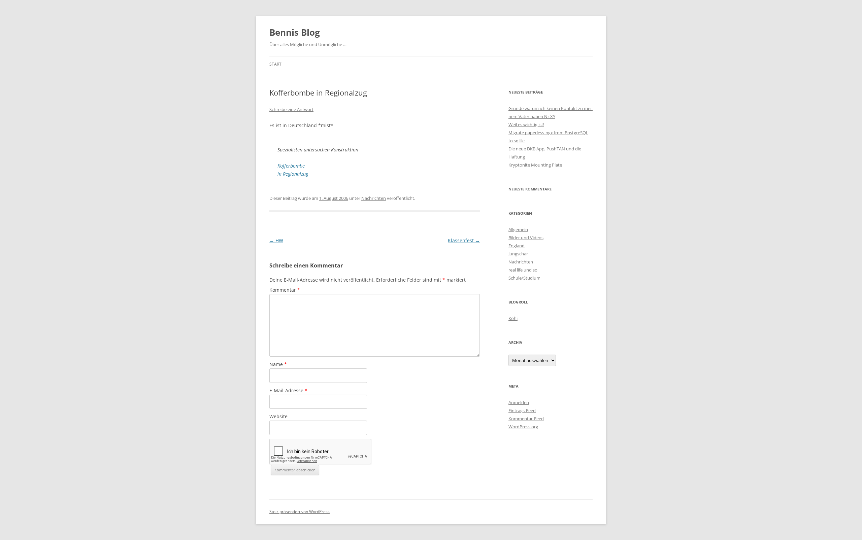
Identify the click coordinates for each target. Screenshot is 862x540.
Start (275, 64)
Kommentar (284, 290)
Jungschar (518, 254)
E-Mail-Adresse (288, 390)
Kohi (513, 318)
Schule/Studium (524, 278)
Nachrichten (373, 198)
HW (276, 240)
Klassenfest (464, 240)
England (516, 246)
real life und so (522, 270)
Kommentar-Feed (526, 419)
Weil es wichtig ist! (526, 124)
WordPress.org (523, 427)
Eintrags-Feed (522, 410)
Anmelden (518, 402)
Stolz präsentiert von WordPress (299, 511)
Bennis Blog (294, 32)
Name (278, 364)
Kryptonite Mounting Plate (535, 165)
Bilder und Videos (525, 238)
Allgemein (518, 229)
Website (278, 416)
